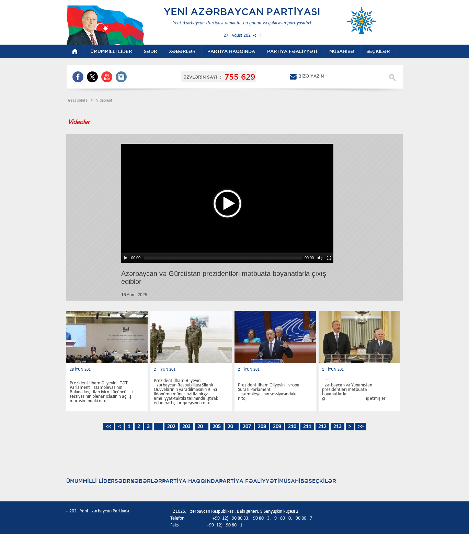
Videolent (104, 100)
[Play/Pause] (125, 257)
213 (337, 426)
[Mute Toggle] (320, 257)
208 (262, 426)
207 (247, 426)
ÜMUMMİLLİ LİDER (90, 481)
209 (277, 426)
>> (361, 426)
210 (292, 426)
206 (232, 426)
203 (186, 426)
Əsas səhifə (78, 100)
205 (217, 426)
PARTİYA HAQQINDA (190, 481)
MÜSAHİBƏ (294, 481)
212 (322, 426)
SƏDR (122, 481)
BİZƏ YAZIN (311, 76)
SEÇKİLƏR (322, 481)
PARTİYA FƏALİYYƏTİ (249, 481)
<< (108, 426)
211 (307, 426)
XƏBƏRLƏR (146, 481)
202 (171, 426)
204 (201, 426)
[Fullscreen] (329, 257)
